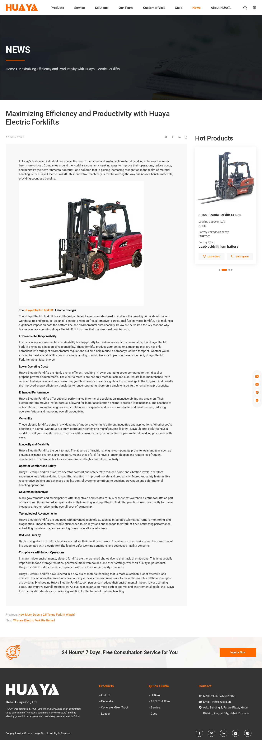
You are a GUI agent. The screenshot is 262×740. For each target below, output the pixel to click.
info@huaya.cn (221, 701)
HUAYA (155, 695)
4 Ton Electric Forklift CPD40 (223, 215)
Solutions (102, 8)
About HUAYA (221, 8)
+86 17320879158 (224, 696)
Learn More (214, 256)
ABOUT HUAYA (160, 701)
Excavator (107, 701)
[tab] (219, 270)
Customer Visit (154, 8)
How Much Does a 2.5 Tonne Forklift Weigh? (46, 614)
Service (79, 8)
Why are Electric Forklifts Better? (34, 620)
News (196, 8)
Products (57, 8)
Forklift (105, 695)
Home (10, 69)
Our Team (126, 8)
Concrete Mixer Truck (115, 707)
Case (178, 8)
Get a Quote (243, 256)
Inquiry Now (238, 652)
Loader (105, 713)
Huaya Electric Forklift (39, 310)
